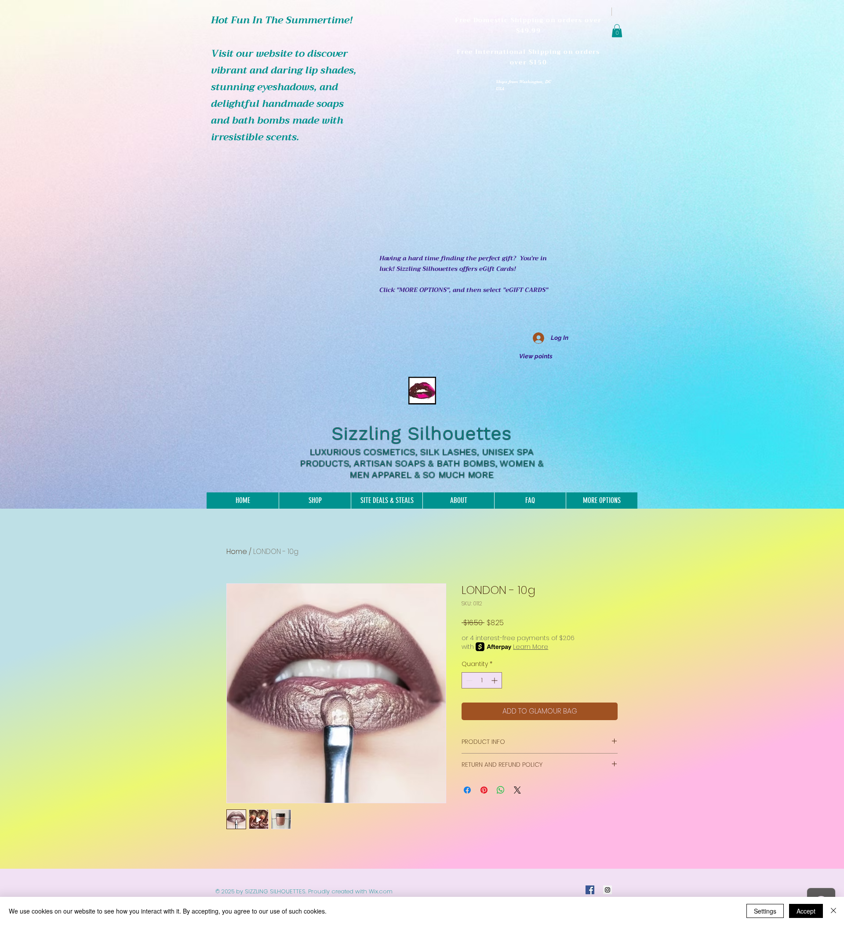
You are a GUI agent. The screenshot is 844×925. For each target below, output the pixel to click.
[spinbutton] (482, 680)
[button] (616, 30)
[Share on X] (517, 790)
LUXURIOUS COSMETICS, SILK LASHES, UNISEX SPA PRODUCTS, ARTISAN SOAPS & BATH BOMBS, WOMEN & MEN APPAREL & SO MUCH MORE (422, 463)
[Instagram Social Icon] (607, 889)
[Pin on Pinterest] (484, 790)
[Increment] (495, 680)
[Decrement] (468, 680)
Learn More (530, 646)
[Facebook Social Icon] (590, 889)
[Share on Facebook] (467, 790)
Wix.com (381, 891)
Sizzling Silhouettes (422, 433)
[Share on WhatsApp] (500, 790)
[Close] (833, 911)
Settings (765, 911)
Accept (806, 911)
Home (236, 551)
